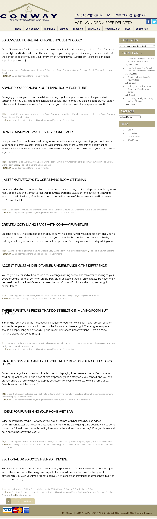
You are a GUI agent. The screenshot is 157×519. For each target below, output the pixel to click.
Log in (130, 130)
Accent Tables (13, 394)
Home (18, 29)
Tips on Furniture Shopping (101, 251)
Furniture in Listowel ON (77, 251)
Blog (128, 29)
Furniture (49, 29)
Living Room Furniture (61, 70)
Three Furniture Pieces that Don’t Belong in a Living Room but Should (55, 312)
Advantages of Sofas (40, 70)
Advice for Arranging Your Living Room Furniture (44, 88)
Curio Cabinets (40, 394)
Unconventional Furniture (21, 346)
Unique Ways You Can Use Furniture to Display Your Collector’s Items (57, 362)
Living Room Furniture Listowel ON (58, 210)
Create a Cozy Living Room (53, 251)
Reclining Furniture (87, 492)
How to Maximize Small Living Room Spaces (38, 132)
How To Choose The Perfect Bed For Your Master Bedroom (141, 69)
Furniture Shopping (20, 492)
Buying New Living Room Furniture (23, 251)
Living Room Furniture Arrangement (77, 114)
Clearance (94, 29)
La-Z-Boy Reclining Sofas (81, 489)
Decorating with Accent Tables (21, 296)
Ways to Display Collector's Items (17, 397)
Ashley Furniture (15, 489)
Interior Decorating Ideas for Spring (69, 441)
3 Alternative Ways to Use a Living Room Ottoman (44, 180)
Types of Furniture (67, 400)
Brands (64, 29)
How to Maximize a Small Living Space (25, 162)
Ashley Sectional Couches (35, 489)
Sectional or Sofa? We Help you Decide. (34, 459)
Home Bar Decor (44, 441)
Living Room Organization (23, 120)
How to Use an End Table (47, 296)
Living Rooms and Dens (22, 76)
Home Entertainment (33, 444)
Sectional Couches (105, 492)
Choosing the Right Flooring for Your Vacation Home (140, 99)
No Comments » (42, 76)
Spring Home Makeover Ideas (99, 441)
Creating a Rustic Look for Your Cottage (139, 78)
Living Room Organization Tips (92, 162)
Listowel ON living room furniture (22, 114)
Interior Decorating (19, 298)
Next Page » (28, 501)
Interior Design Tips (68, 296)
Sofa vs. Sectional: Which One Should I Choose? (42, 40)
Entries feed (133, 133)
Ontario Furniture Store (19, 117)
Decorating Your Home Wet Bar (21, 441)
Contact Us (142, 29)
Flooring (78, 29)
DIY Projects (16, 444)
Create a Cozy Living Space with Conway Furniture (45, 224)
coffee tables (27, 394)
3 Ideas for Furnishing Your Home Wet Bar (37, 411)
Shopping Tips (40, 254)
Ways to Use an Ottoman (96, 210)
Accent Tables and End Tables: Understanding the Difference (54, 266)
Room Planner (112, 29)
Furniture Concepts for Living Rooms (42, 343)
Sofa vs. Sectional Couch (83, 70)
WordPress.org (134, 140)
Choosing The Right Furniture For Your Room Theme (141, 60)
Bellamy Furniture (15, 343)
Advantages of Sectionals (18, 70)
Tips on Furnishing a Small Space (35, 165)
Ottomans (79, 210)
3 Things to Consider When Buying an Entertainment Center (140, 89)
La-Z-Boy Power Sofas (58, 489)
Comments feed (135, 137)
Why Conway (32, 29)
